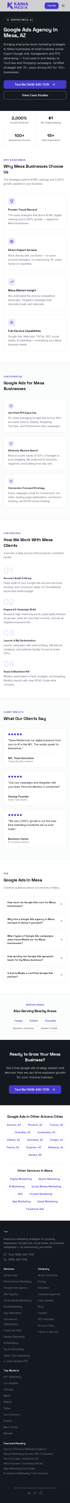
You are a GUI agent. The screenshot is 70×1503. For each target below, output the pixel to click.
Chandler (50, 1020)
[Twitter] (35, 1493)
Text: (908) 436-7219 (21, 1254)
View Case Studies (35, 95)
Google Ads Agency (15, 1287)
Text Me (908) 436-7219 (32, 84)
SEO (20, 1193)
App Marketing (21, 1201)
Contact (42, 1312)
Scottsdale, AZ (46, 1132)
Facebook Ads (35, 1208)
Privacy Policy (46, 1325)
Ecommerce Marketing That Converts (26, 1473)
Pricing (42, 1281)
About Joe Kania (47, 1275)
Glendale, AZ (35, 1139)
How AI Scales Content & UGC (21, 1458)
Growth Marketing (41, 1193)
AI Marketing (17, 1186)
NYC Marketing (12, 1376)
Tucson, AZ (56, 1124)
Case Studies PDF (17, 1361)
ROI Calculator (46, 1319)
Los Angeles (11, 1383)
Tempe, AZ (56, 1139)
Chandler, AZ (23, 1132)
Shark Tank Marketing (17, 1355)
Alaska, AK (35, 1154)
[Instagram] (40, 1493)
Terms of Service (48, 1331)
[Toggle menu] (63, 6)
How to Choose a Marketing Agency (25, 1448)
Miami (7, 1395)
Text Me (51, 5)
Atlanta (7, 1401)
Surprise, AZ (33, 1147)
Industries (43, 1287)
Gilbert (33, 1020)
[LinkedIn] (29, 1493)
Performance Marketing (18, 1281)
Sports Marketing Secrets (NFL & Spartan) (28, 1453)
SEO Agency (11, 1294)
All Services (10, 1275)
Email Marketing (48, 1201)
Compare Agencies (49, 1294)
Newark (8, 1433)
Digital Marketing (21, 1178)
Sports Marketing (49, 1178)
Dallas (7, 1408)
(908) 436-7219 (17, 1259)
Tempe (18, 1020)
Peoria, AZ (13, 1147)
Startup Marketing (14, 1336)
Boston (8, 1420)
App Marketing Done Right (19, 1468)
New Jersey (11, 1427)
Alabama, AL (56, 1147)
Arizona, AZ (14, 1124)
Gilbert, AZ (13, 1139)
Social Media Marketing (46, 1186)
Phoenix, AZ (35, 1124)
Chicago (8, 1389)
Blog (40, 1306)
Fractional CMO (13, 1330)
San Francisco (12, 1414)
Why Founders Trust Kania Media (23, 1463)
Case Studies (45, 1300)
